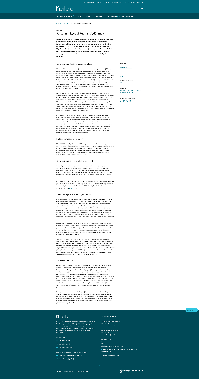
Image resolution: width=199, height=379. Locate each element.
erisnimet (138, 90)
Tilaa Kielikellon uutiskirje (111, 355)
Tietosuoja (59, 371)
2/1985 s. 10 (72, 188)
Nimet (88, 16)
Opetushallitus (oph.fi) (66, 359)
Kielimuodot (99, 16)
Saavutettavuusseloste (81, 371)
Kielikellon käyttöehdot (66, 347)
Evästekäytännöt (69, 371)
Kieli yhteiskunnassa (128, 16)
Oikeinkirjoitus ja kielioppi (64, 16)
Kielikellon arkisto (64, 340)
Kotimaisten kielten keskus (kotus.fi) (71, 355)
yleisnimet (131, 90)
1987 (121, 82)
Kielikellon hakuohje (65, 344)
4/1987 (122, 76)
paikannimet (123, 90)
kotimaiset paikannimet (127, 92)
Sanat (79, 16)
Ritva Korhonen (126, 67)
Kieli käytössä (112, 16)
